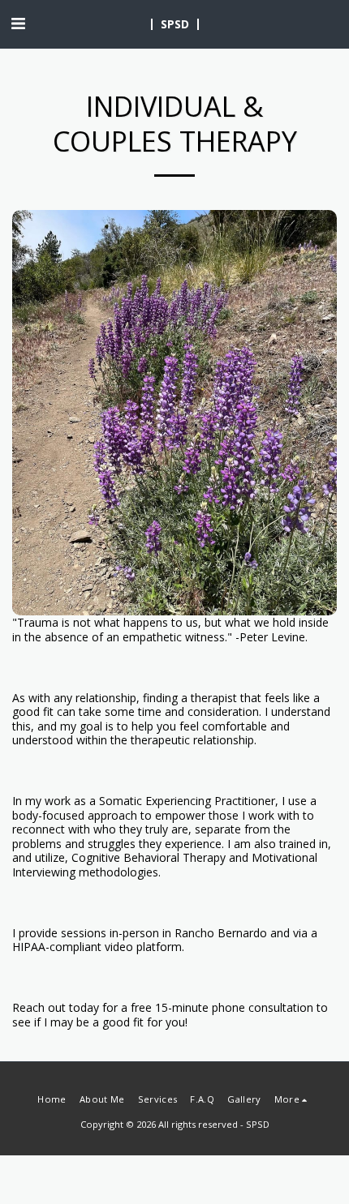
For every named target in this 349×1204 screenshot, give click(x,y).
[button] (18, 23)
